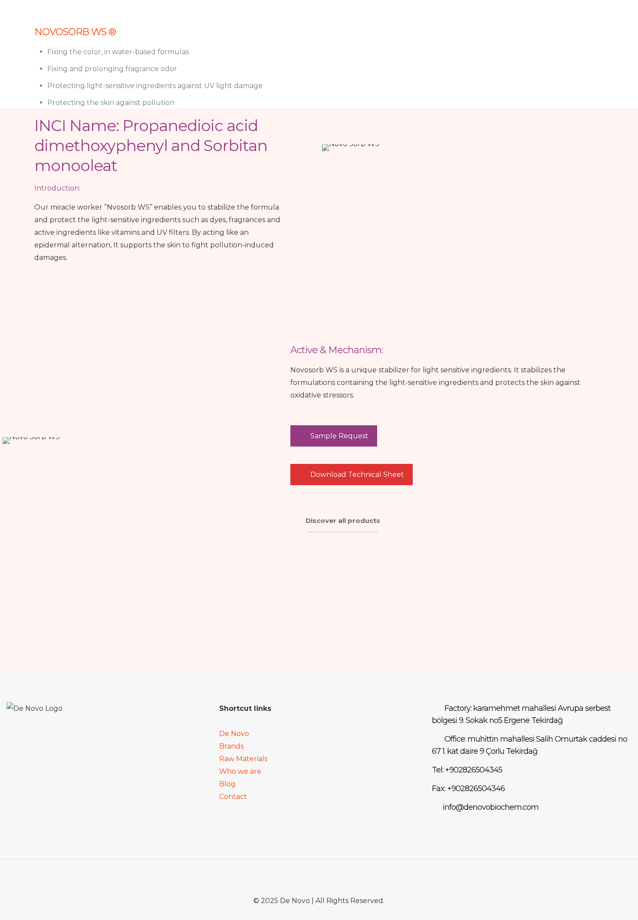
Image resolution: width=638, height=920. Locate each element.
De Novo (234, 733)
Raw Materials (243, 759)
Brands (231, 746)
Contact (233, 796)
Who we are (240, 771)
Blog (227, 784)
